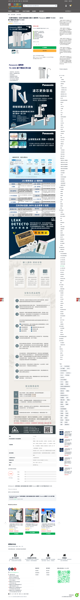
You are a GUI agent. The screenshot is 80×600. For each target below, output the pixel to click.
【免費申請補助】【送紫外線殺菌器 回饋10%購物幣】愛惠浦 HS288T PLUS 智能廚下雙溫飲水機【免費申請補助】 (48, 525)
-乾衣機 (61, 286)
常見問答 (36, 574)
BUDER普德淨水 (63, 370)
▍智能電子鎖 (62, 247)
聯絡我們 (47, 572)
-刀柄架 (61, 212)
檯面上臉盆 (62, 156)
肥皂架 (62, 129)
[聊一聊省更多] (15, 555)
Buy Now (45, 50)
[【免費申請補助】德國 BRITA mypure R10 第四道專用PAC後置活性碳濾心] (32, 515)
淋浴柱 (62, 174)
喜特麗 (62, 384)
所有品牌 (17, 11)
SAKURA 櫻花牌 (63, 379)
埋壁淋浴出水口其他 (64, 162)
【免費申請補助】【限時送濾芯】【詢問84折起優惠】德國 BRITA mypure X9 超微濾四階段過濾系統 (16, 525)
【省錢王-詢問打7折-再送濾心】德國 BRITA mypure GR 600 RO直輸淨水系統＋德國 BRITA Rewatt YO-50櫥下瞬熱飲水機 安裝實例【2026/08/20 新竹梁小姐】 (65, 23)
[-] (34, 44)
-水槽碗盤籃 (62, 228)
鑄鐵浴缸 (62, 143)
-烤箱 (61, 197)
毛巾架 (62, 118)
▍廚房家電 (61, 187)
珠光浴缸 (62, 141)
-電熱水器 (61, 334)
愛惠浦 (67, 390)
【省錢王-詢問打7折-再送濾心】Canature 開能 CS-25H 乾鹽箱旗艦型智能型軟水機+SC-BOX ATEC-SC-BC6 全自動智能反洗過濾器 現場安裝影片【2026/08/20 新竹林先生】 (66, 50)
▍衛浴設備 (61, 326)
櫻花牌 (62, 404)
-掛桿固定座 (62, 222)
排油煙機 (62, 397)
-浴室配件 (61, 102)
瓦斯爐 (62, 415)
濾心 (66, 411)
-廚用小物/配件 (62, 216)
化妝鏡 (62, 108)
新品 (61, 282)
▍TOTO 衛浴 (62, 75)
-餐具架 (61, 245)
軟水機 (61, 359)
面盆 (61, 422)
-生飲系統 (61, 276)
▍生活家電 (61, 284)
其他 (61, 104)
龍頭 (61, 424)
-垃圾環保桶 (62, 214)
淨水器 (62, 411)
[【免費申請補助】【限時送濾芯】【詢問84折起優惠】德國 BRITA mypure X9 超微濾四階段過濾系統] (16, 515)
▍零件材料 (61, 340)
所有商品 (10, 11)
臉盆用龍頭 (62, 181)
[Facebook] (9, 569)
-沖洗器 (61, 301)
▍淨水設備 (13, 14)
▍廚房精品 (61, 210)
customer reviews (17, 23)
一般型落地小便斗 (64, 89)
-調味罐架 (61, 241)
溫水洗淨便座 (63, 81)
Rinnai (62, 375)
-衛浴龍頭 (61, 313)
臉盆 (61, 417)
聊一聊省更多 (15, 558)
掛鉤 (61, 114)
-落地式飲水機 (62, 278)
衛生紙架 (62, 133)
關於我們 (47, 570)
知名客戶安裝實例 (26, 11)
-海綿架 (61, 230)
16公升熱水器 (66, 366)
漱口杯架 (62, 123)
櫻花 (66, 402)
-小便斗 (61, 85)
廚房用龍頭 (62, 170)
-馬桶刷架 (61, 324)
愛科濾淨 (62, 393)
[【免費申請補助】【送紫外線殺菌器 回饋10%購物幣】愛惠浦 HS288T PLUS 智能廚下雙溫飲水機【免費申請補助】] (48, 515)
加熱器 (61, 353)
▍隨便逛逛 (61, 338)
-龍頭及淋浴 (62, 158)
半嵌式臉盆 (62, 152)
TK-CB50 (47, 57)
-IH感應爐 (61, 189)
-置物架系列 (62, 239)
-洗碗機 (61, 193)
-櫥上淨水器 (62, 270)
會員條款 (36, 570)
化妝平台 (62, 106)
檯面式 (68, 399)
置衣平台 (62, 127)
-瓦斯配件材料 (62, 344)
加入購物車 (45, 47)
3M (61, 366)
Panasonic (37, 57)
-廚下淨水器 (19, 14)
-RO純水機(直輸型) (63, 255)
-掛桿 (61, 220)
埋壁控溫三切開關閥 (64, 160)
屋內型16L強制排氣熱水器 (65, 386)
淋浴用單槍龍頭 (63, 408)
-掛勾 (61, 218)
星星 (60, 346)
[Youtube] (15, 569)
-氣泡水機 (61, 272)
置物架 (67, 415)
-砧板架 (61, 232)
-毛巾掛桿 (61, 299)
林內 (67, 397)
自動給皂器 (62, 131)
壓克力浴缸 (62, 137)
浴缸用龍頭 (62, 172)
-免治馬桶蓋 (62, 328)
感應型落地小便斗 (64, 96)
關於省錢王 (41, 11)
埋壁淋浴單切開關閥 (64, 164)
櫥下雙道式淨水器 (36, 58)
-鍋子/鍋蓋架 (62, 243)
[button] (70, 6)
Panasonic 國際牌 (42, 57)
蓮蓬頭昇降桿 (63, 185)
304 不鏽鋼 (62, 368)
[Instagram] (12, 569)
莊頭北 (66, 417)
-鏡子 (61, 317)
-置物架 (61, 305)
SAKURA (62, 377)
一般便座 (62, 79)
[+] (38, 44)
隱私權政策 (37, 572)
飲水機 (66, 422)
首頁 (9, 14)
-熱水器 (61, 332)
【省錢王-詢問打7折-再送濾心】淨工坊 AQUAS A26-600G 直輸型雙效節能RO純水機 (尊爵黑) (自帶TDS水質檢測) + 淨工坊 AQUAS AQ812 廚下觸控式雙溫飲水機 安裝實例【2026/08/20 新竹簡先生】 (66, 41)
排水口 (62, 112)
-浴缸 (61, 135)
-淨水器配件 (62, 342)
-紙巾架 (61, 237)
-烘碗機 (61, 195)
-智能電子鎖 (62, 249)
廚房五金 (62, 390)
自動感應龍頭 (63, 183)
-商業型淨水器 (62, 261)
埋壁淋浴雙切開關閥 (64, 168)
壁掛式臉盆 (62, 154)
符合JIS (41, 58)
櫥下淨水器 (51, 57)
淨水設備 (61, 355)
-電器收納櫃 (62, 288)
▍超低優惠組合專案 (63, 336)
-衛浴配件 (61, 311)
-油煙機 (61, 191)
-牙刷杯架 (61, 303)
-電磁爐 (61, 203)
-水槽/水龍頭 (62, 226)
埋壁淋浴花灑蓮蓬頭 (64, 166)
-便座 (61, 77)
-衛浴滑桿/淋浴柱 (63, 309)
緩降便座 (62, 83)
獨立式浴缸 (62, 139)
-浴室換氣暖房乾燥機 (63, 100)
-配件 (61, 201)
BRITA (68, 368)
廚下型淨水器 (63, 388)
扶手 (61, 110)
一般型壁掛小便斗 (64, 87)
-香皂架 (61, 322)
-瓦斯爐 (61, 199)
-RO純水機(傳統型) (63, 253)
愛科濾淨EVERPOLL (64, 395)
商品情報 (34, 11)
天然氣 (67, 384)
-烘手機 (61, 145)
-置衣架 (61, 307)
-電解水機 (61, 280)
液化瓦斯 (62, 406)
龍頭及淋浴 (67, 424)
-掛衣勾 (61, 297)
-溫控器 (61, 330)
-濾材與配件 (62, 274)
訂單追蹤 (47, 574)
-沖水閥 (61, 98)
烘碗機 (62, 413)
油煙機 (67, 404)
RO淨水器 (67, 375)
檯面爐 (62, 402)
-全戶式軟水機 (62, 259)
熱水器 (61, 357)
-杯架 (61, 224)
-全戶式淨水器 (62, 257)
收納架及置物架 (63, 116)
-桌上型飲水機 (62, 268)
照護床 (62, 125)
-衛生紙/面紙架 (62, 315)
